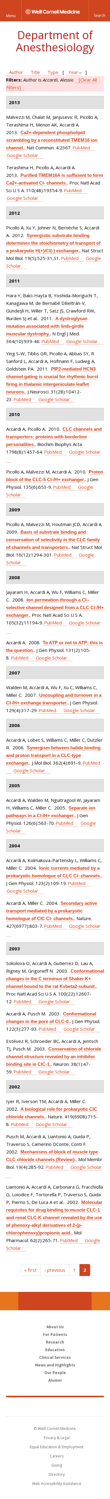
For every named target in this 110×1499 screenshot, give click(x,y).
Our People (55, 1372)
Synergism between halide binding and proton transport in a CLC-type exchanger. (53, 755)
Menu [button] (11, 15)
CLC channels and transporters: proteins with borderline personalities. (54, 436)
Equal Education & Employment (56, 1447)
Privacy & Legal (57, 1437)
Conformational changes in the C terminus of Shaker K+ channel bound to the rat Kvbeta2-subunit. (55, 978)
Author (16, 72)
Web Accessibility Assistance (56, 1483)
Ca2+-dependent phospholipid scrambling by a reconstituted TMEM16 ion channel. (51, 140)
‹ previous (54, 1270)
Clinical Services (55, 1357)
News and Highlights (55, 1365)
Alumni (55, 1380)
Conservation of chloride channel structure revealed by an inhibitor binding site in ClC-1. (53, 1056)
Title (35, 72)
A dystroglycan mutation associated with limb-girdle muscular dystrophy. (46, 326)
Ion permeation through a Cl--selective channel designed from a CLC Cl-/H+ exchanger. (55, 607)
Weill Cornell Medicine (55, 1406)
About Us (55, 1326)
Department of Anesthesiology (55, 41)
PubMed (81, 147)
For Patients (55, 1334)
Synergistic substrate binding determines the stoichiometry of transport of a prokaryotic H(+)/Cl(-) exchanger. (53, 243)
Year (73, 72)
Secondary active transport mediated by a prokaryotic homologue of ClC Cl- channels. (51, 911)
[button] (99, 10)
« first (30, 1270)
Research (55, 1342)
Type (52, 72)
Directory (57, 1474)
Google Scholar (22, 155)
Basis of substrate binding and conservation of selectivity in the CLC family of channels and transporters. (53, 539)
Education (55, 1349)
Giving (56, 1465)
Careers (57, 1456)
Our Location (9, 1301)
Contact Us (101, 1301)
